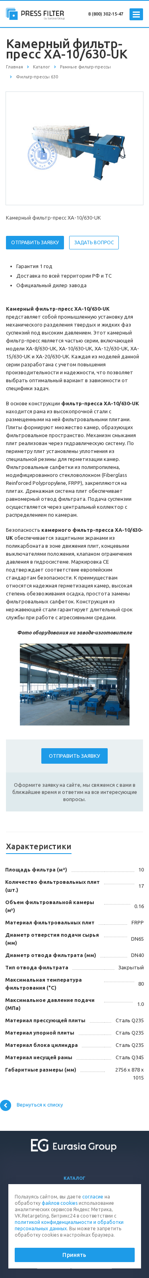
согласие (92, 1196)
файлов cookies (59, 1203)
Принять (74, 1255)
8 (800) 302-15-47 (105, 14)
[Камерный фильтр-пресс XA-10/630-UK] (74, 148)
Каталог (74, 1178)
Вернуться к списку (40, 1105)
